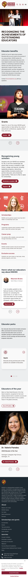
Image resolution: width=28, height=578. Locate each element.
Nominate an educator (7, 541)
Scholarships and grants (10, 520)
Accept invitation (6, 537)
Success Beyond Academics (9, 546)
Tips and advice (6, 527)
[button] (10, 142)
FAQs (3, 550)
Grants (7, 135)
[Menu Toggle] (25, 4)
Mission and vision (6, 507)
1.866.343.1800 (8, 557)
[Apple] (14, 352)
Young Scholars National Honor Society (11, 548)
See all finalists (7, 406)
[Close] (24, 560)
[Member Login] (23, 4)
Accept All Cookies (14, 572)
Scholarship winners (7, 529)
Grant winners (5, 531)
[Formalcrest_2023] (4, 482)
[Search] (17, 4)
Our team (4, 512)
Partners (4, 516)
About (4, 505)
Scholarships (5, 522)
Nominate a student (9, 181)
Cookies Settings (14, 576)
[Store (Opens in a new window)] (20, 4)
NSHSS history (5, 510)
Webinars (4, 543)
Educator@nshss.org (11, 78)
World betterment (6, 514)
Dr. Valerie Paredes (10, 461)
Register (5, 186)
